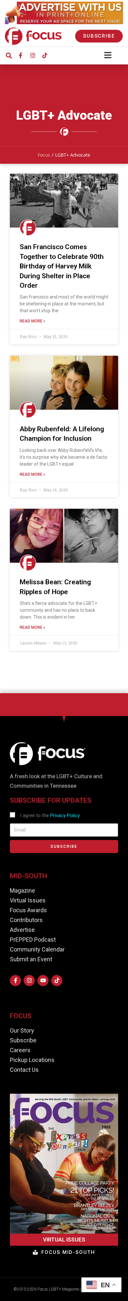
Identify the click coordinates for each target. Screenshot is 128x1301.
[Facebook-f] (20, 55)
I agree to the (50, 815)
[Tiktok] (44, 55)
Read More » (32, 321)
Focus (44, 155)
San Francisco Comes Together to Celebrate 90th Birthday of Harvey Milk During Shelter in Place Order (62, 266)
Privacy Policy (65, 815)
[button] (8, 55)
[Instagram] (32, 55)
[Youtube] (43, 980)
